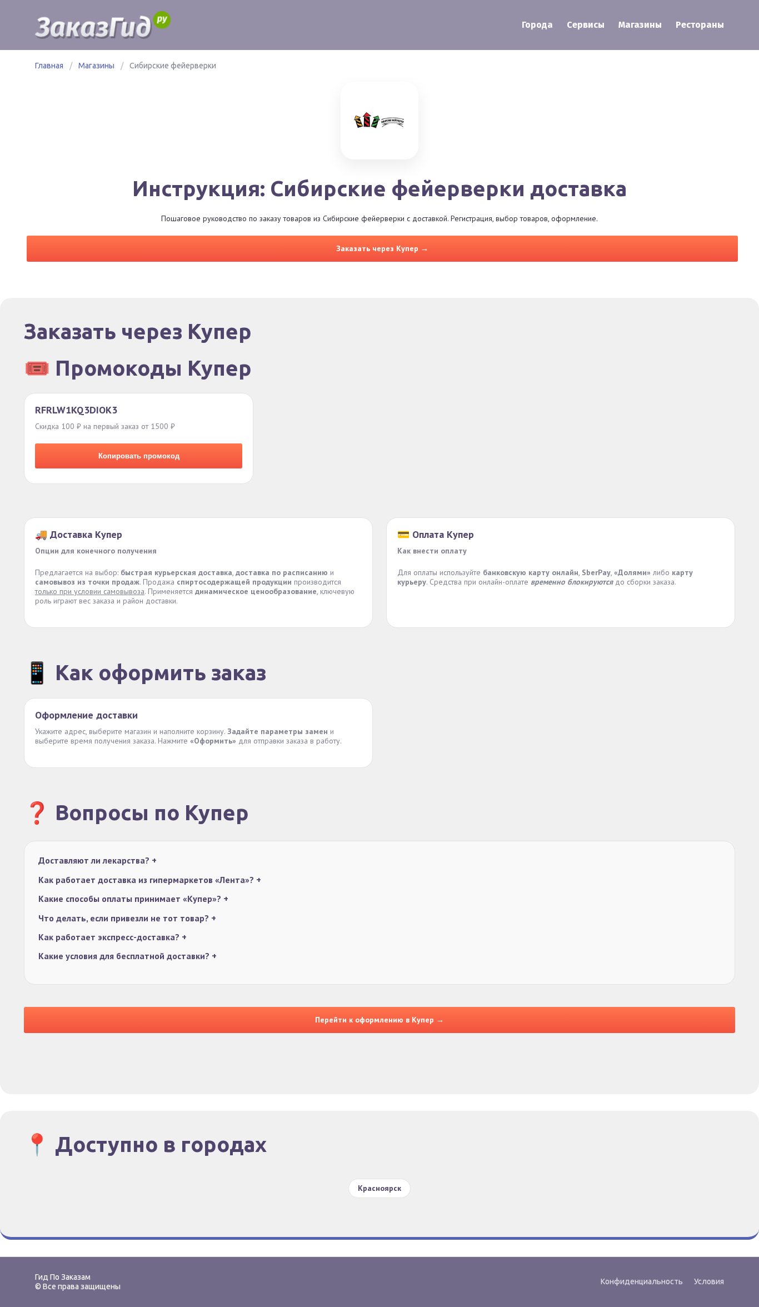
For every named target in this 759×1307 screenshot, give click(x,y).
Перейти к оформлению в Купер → (379, 1020)
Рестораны (700, 24)
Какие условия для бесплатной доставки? (127, 956)
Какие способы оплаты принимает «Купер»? (133, 899)
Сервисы (586, 24)
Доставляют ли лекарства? (97, 860)
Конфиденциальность (642, 1281)
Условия (709, 1281)
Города (537, 24)
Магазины (640, 24)
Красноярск (379, 1188)
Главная (49, 65)
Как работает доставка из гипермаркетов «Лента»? (149, 880)
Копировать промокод (138, 456)
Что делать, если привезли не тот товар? (127, 918)
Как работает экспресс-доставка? (112, 937)
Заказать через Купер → (382, 248)
